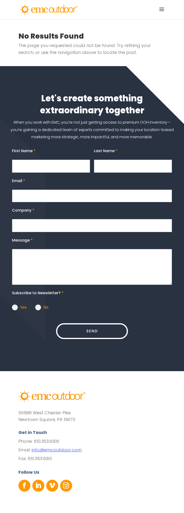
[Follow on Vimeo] (52, 486)
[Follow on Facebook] (24, 486)
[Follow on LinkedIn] (38, 486)
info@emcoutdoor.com (57, 450)
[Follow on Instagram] (66, 486)
